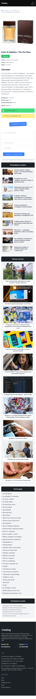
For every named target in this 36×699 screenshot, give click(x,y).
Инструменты (7, 523)
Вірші (2, 680)
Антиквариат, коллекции (11, 496)
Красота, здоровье (9, 531)
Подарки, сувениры (9, 553)
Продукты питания (9, 555)
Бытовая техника (8, 499)
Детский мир (7, 510)
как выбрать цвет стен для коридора (13, 605)
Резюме (5, 566)
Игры (2, 685)
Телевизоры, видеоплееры (11, 574)
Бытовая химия (8, 502)
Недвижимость (8, 542)
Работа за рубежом (9, 561)
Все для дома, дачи (9, 504)
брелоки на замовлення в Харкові (12, 609)
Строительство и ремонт (11, 571)
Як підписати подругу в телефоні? (11, 656)
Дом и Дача (6, 515)
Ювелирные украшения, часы (12, 593)
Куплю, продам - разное (10, 534)
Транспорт (6, 582)
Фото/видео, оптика (9, 588)
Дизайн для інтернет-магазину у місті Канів (14, 607)
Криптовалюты (6, 687)
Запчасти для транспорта (11, 520)
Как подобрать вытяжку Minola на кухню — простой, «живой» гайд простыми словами (17, 669)
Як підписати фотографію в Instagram (12, 659)
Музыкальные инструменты (12, 539)
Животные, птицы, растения (12, 518)
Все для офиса (7, 507)
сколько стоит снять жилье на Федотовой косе (16, 613)
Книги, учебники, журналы (11, 526)
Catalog (4, 3)
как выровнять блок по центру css (12, 611)
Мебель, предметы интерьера (12, 537)
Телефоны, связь (8, 577)
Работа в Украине (8, 558)
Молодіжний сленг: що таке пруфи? (12, 661)
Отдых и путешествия (10, 550)
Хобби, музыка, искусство (11, 590)
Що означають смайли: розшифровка (13, 666)
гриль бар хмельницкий (9, 615)
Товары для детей (8, 580)
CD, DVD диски (7, 493)
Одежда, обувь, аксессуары (12, 547)
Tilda (2, 678)
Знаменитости (5, 682)
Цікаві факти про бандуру (9, 663)
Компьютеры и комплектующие (13, 528)
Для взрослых (7, 512)
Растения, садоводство (10, 563)
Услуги (5, 585)
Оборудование (7, 545)
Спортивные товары (9, 569)
